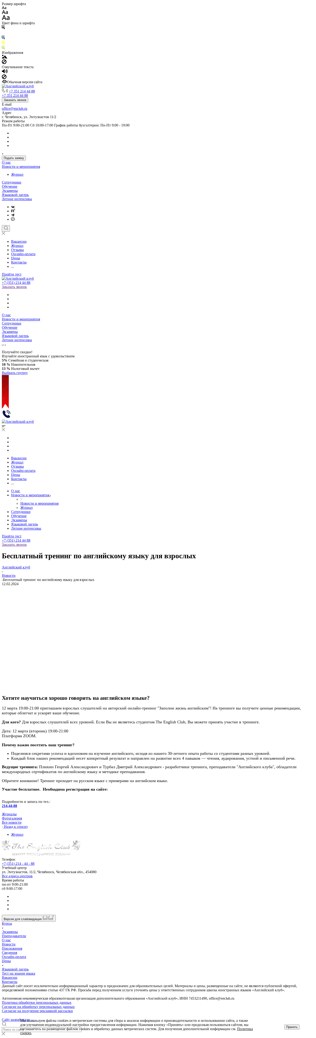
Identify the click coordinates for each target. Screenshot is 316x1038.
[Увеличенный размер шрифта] (6, 19)
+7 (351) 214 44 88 (16, 283)
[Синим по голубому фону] (3, 38)
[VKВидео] (13, 219)
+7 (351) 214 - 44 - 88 (18, 864)
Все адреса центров (17, 876)
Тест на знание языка (18, 973)
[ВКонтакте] (13, 207)
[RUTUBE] (13, 211)
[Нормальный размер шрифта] (5, 13)
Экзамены (10, 191)
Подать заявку (14, 158)
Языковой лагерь (15, 195)
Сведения (9, 953)
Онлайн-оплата (14, 957)
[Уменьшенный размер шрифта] (4, 8)
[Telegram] (12, 215)
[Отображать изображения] (4, 57)
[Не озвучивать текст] (4, 78)
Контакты (9, 982)
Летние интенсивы (17, 199)
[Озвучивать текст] (5, 72)
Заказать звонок (15, 100)
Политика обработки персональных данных (36, 1002)
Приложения (12, 948)
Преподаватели (14, 936)
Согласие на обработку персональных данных (38, 1007)
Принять (292, 1027)
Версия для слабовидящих (23, 919)
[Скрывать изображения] (4, 63)
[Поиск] (6, 228)
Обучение (9, 186)
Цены (6, 961)
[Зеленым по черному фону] (3, 48)
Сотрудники (11, 182)
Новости (8, 944)
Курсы (7, 923)
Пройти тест (12, 274)
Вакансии (9, 978)
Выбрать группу (15, 373)
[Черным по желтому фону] (3, 43)
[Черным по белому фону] (3, 28)
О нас (6, 162)
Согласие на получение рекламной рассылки (37, 1011)
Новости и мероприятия (21, 167)
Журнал (17, 174)
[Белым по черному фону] (3, 33)
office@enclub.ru (14, 109)
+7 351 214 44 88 (22, 91)
